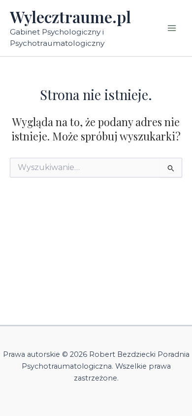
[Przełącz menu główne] (171, 28)
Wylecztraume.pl (70, 16)
